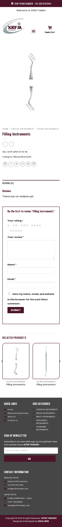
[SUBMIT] (30, 458)
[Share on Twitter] (16, 164)
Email (11, 279)
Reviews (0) (8, 183)
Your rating (15, 220)
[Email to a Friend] (22, 164)
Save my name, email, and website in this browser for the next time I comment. (30, 298)
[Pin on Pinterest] (28, 164)
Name (12, 264)
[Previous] (2, 368)
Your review (15, 237)
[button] (33, 31)
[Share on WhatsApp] (5, 164)
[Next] (59, 368)
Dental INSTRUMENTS (23, 128)
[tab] (31, 183)
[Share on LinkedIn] (34, 164)
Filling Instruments (48, 128)
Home (5, 128)
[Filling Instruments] (15, 361)
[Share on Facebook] (11, 164)
